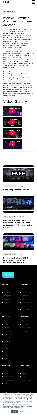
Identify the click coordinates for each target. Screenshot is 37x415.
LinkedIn (6, 289)
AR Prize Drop (8, 338)
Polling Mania (8, 334)
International (26, 309)
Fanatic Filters (8, 341)
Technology (26, 331)
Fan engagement (28, 321)
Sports (24, 289)
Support (25, 373)
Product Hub (26, 380)
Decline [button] (22, 411)
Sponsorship (26, 328)
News (24, 370)
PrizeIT (6, 352)
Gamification (26, 324)
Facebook (7, 299)
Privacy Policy (8, 377)
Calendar (7, 358)
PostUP (6, 324)
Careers (6, 373)
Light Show (7, 321)
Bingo (6, 348)
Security (6, 383)
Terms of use (8, 380)
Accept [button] (14, 411)
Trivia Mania (8, 331)
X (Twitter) (7, 303)
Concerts (25, 296)
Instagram (7, 296)
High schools (26, 292)
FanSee (6, 328)
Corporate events (28, 303)
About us (7, 370)
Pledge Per (7, 355)
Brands (24, 299)
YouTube (7, 292)
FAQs (23, 377)
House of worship (28, 306)
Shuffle (6, 345)
